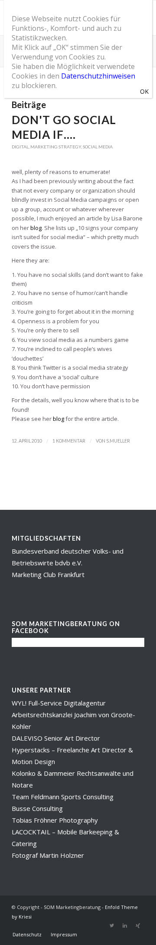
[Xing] (137, 925)
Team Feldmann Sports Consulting (63, 796)
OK (144, 91)
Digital (20, 146)
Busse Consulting (37, 808)
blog (36, 228)
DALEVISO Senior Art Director (56, 738)
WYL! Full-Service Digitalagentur (59, 703)
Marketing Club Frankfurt (48, 574)
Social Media (98, 146)
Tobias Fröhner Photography (55, 820)
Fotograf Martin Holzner (48, 855)
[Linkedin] (124, 925)
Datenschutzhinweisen (98, 76)
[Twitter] (111, 925)
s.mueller (118, 440)
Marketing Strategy (55, 146)
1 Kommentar (68, 440)
